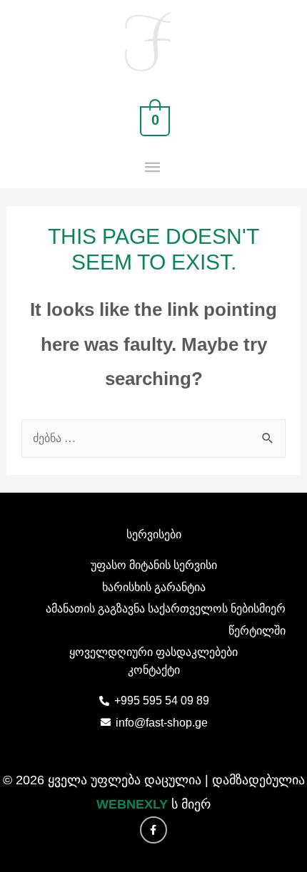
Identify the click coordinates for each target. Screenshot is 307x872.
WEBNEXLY (132, 804)
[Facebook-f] (153, 829)
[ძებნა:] (153, 437)
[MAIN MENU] (154, 168)
